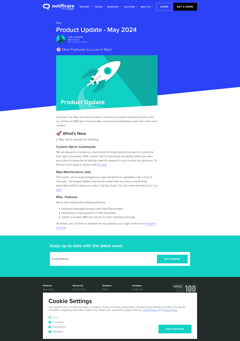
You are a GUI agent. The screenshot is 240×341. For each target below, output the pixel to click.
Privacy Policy (169, 310)
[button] (84, 6)
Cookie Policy (149, 310)
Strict (55, 317)
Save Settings (175, 329)
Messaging (48, 289)
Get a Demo (185, 6)
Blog (58, 22)
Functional (58, 322)
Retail (105, 289)
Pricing (98, 7)
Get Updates (172, 259)
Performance (59, 327)
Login (164, 6)
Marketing (58, 331)
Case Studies (79, 289)
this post (102, 164)
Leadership (137, 289)
